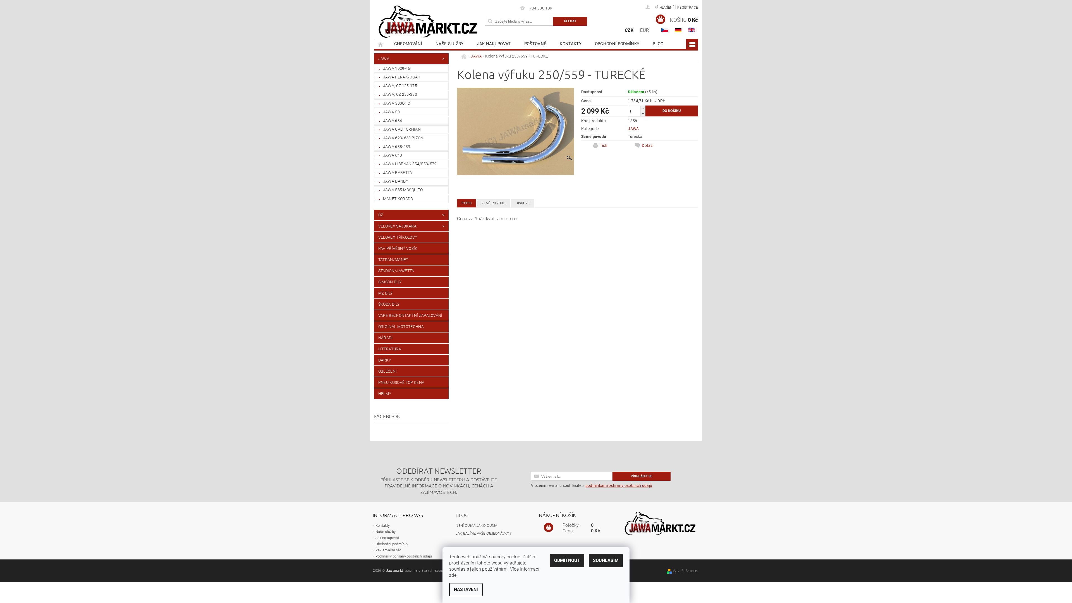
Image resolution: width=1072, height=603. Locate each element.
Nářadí (385, 338)
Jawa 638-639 (396, 146)
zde (452, 575)
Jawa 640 (392, 155)
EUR (644, 30)
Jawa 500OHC (396, 103)
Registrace (687, 7)
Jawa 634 (392, 120)
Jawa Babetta (397, 172)
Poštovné (535, 43)
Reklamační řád (388, 550)
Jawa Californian (402, 129)
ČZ (380, 215)
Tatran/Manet (393, 259)
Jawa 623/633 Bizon (403, 138)
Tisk (603, 145)
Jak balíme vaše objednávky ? (483, 533)
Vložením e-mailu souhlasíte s (591, 485)
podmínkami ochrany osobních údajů (618, 485)
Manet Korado (398, 199)
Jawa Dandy (395, 181)
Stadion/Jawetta (396, 271)
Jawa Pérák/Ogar (401, 77)
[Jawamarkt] (428, 22)
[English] (691, 30)
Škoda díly (388, 304)
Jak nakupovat (494, 43)
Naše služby (450, 43)
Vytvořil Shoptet (685, 571)
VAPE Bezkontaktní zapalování (410, 315)
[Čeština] (664, 30)
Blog (658, 43)
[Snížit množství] (642, 113)
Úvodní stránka (380, 44)
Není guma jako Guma (476, 525)
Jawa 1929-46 (396, 68)
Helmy (384, 393)
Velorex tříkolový (397, 237)
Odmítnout (567, 560)
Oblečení (387, 371)
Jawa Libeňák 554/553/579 (410, 164)
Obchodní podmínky (617, 43)
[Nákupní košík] (548, 528)
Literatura (389, 349)
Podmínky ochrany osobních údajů (403, 556)
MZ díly (385, 293)
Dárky (384, 360)
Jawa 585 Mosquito (403, 190)
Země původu (494, 203)
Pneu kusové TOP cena (401, 382)
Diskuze (523, 203)
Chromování (408, 43)
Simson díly (390, 282)
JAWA (383, 58)
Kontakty (571, 43)
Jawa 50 (391, 112)
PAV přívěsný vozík (398, 248)
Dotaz (647, 145)
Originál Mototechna (401, 326)
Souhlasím (606, 560)
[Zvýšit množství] (642, 108)
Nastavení (466, 589)
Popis (466, 203)
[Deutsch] (678, 30)
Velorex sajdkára (397, 226)
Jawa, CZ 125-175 (400, 85)
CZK (629, 30)
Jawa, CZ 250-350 (400, 94)
